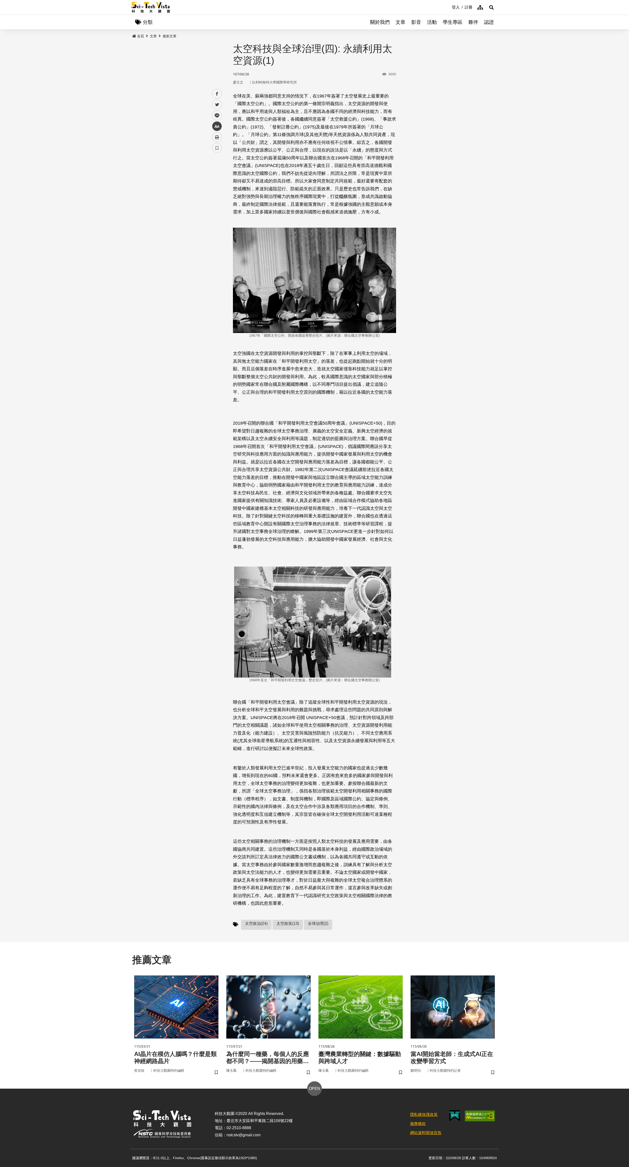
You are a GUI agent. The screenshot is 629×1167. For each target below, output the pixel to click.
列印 (217, 137)
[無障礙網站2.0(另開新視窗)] (480, 1116)
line (215, 115)
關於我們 (380, 22)
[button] (491, 7)
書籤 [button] (217, 148)
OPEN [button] (314, 1088)
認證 (489, 22)
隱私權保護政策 (424, 1114)
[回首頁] (150, 7)
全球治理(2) (318, 923)
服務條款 (418, 1124)
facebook (217, 94)
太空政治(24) (256, 923)
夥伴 (473, 22)
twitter (217, 105)
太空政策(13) (287, 923)
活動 (432, 22)
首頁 (140, 36)
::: (448, 7)
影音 (416, 22)
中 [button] (217, 126)
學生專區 (452, 22)
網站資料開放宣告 (426, 1133)
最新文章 (169, 36)
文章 (400, 22)
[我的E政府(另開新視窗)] (454, 1115)
